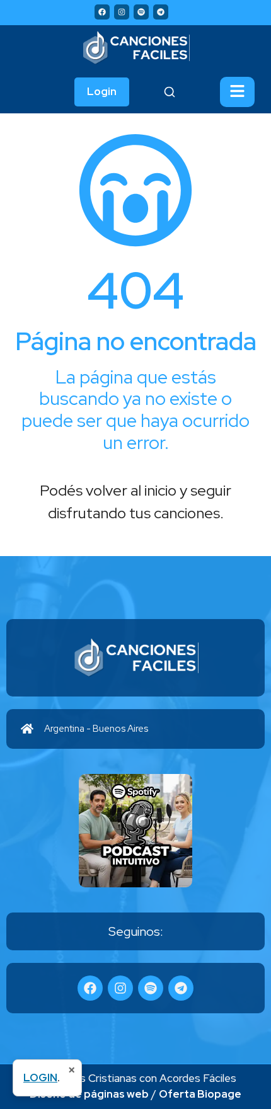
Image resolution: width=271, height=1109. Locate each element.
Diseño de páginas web (89, 1094)
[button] (237, 92)
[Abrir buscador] (169, 92)
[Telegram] (160, 12)
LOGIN (40, 1077)
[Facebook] (102, 12)
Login (102, 91)
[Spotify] (141, 12)
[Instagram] (121, 12)
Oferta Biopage (200, 1094)
